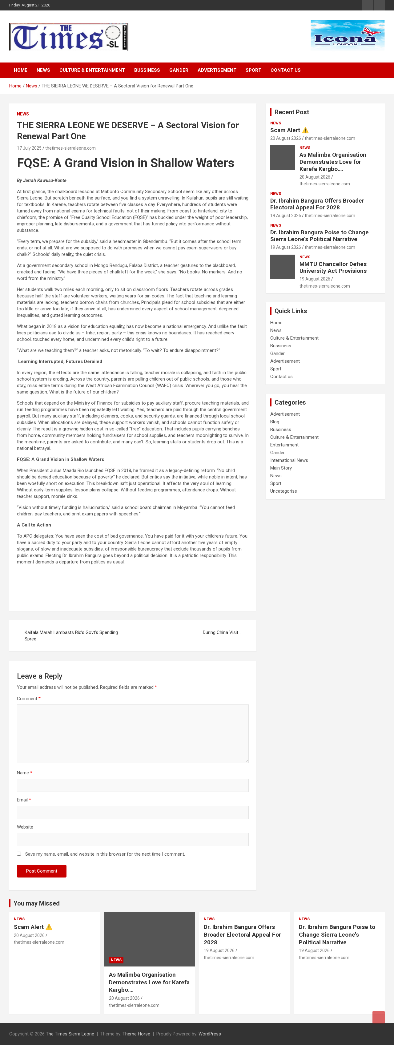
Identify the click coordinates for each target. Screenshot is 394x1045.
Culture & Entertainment (92, 70)
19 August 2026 (285, 215)
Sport (253, 70)
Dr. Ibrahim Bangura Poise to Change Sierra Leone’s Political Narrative (319, 236)
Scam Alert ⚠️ (289, 130)
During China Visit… (222, 632)
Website (25, 827)
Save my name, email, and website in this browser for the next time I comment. (105, 854)
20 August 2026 (285, 138)
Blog (274, 422)
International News (289, 460)
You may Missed (37, 903)
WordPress (210, 1034)
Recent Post (292, 112)
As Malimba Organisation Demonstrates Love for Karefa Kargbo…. (333, 161)
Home (20, 70)
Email (24, 800)
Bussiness (147, 70)
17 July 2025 (29, 148)
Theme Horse (136, 1034)
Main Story (281, 468)
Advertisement (217, 70)
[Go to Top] (378, 1017)
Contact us (286, 70)
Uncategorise (283, 491)
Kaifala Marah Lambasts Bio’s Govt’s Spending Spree (71, 636)
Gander (178, 70)
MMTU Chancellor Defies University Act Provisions (333, 267)
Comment (29, 698)
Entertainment (284, 445)
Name (24, 773)
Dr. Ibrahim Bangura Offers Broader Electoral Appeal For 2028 (317, 204)
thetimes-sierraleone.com (70, 148)
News (43, 70)
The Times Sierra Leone (70, 1034)
